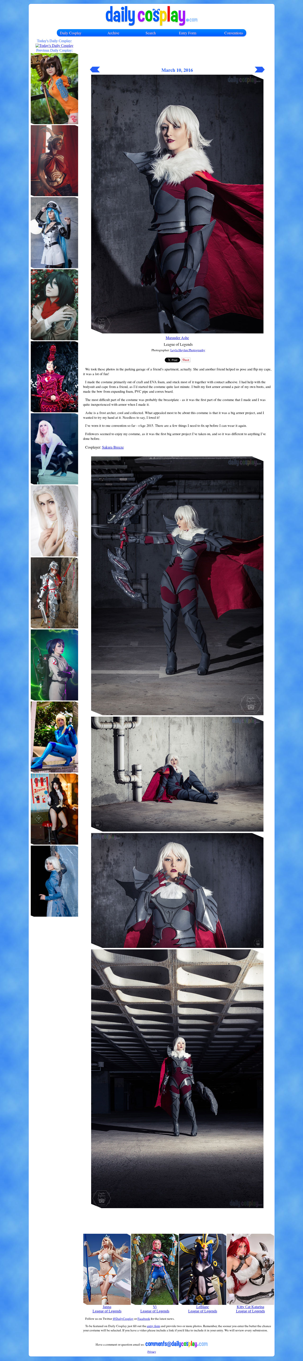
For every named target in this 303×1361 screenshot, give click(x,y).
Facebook (144, 1318)
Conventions (233, 32)
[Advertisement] (177, 53)
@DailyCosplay (123, 1318)
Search (151, 32)
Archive (113, 32)
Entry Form (187, 32)
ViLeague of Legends (154, 1309)
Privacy (151, 1351)
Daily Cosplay (70, 32)
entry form (153, 1326)
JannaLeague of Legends (107, 1309)
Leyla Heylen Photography (187, 350)
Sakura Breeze (113, 447)
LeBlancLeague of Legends (202, 1309)
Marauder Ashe (177, 337)
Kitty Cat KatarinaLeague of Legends (250, 1309)
